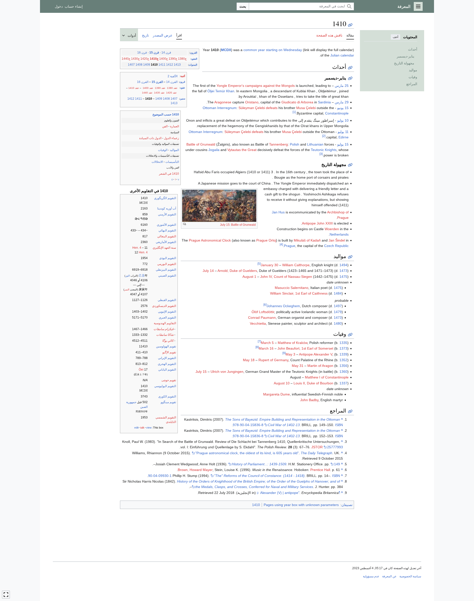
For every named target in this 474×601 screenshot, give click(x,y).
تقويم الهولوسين (166, 346)
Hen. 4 (136, 247)
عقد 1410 (133, 88)
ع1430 (135, 58)
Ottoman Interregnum (220, 108)
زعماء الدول (171, 138)
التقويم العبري (167, 317)
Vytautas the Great (242, 150)
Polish (294, 144)
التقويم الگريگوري (165, 198)
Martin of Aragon (320, 366)
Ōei (141, 369)
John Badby (309, 400)
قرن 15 (154, 52)
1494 (343, 265)
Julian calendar (342, 55)
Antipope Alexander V (315, 354)
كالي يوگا (168, 340)
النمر (126, 289)
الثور (127, 275)
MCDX (226, 50)
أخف (395, 37)
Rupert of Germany (273, 360)
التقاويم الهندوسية (165, 323)
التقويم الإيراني (167, 358)
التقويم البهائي (167, 230)
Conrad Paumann (262, 317)
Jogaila (213, 150)
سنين (182, 98)
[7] (259, 341)
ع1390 (173, 58)
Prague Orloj (266, 240)
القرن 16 (142, 82)
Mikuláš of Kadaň (307, 240)
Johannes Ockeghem (283, 306)
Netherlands (339, 234)
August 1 (249, 277)
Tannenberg (278, 144)
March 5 (267, 343)
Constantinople (337, 113)
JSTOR (317, 447)
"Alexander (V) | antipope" (300, 493)
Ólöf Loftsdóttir (263, 312)
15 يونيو (343, 108)
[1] (294, 112)
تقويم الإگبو (169, 352)
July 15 (225, 224)
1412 (169, 64)
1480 (338, 323)
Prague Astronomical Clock (210, 240)
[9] (284, 353)
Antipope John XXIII (317, 223)
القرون (193, 52)
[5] (259, 263)
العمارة (174, 126)
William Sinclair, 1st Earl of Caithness (299, 293)
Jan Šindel (337, 240)
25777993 (335, 447)
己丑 (142, 275)
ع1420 (144, 58)
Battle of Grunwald (243, 224)
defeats (271, 108)
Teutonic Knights (323, 150)
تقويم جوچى (168, 380)
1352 (343, 360)
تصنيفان (347, 505)
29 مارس (342, 102)
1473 (343, 271)
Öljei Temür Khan (220, 91)
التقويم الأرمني (167, 214)
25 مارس (342, 86)
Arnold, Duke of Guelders (237, 271)
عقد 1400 (148, 88)
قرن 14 (166, 52)
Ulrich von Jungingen (227, 372)
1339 (343, 354)
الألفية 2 (173, 76)
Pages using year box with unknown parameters (301, 505)
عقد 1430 (159, 92)
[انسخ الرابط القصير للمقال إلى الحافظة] (350, 25)
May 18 (249, 360)
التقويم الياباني (167, 369)
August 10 (282, 383)
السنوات (193, 64)
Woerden (332, 229)
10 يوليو (343, 120)
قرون (182, 81)
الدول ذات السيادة (150, 138)
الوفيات (162, 150)
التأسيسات (172, 162)
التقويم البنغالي (166, 236)
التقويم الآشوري (166, 224)
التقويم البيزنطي (166, 269)
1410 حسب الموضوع (166, 114)
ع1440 (126, 58)
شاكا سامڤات (165, 335)
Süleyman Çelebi (251, 108)
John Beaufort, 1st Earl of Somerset (305, 348)
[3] (321, 153)
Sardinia (324, 102)
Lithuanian (315, 144)
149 (337, 464)
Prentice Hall (320, 470)
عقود (182, 87)
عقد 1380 (172, 88)
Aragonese (222, 102)
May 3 (290, 354)
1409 (146, 64)
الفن (165, 126)
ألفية (182, 76)
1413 (177, 64)
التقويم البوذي (167, 258)
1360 (343, 372)
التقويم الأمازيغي (166, 242)
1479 (338, 312)
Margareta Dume (276, 394)
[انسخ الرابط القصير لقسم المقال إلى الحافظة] (350, 68)
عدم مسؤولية (371, 576)
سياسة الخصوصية (410, 576)
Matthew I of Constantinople (327, 377)
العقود (194, 58)
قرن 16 (142, 52)
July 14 (208, 271)
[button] (418, 6)
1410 (256, 505)
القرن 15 (157, 82)
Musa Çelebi (306, 108)
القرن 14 (172, 82)
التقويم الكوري (167, 396)
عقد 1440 (147, 92)
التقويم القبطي (167, 300)
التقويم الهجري (167, 364)
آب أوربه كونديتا (166, 208)
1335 (343, 343)
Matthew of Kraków (292, 343)
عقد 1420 (171, 92)
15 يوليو (343, 144)
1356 (343, 366)
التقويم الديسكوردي (164, 306)
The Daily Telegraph (316, 453)
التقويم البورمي (166, 264)
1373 (343, 348)
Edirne (343, 137)
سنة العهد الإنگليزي (164, 247)
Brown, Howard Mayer (195, 470)
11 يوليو (343, 132)
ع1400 (163, 58)
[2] (323, 135)
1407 (131, 64)
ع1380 (182, 58)
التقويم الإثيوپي (167, 311)
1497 (338, 306)
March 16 (266, 348)
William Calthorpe (296, 265)
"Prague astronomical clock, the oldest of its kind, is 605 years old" (247, 453)
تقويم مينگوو (168, 402)
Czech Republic (336, 246)
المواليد (174, 150)
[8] (257, 347)
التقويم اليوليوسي (165, 386)
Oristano (251, 102)
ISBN (339, 425)
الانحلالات (157, 162)
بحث (242, 6)
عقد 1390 (160, 88)
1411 (161, 64)
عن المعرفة (389, 576)
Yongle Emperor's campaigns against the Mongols (256, 86)
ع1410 (154, 58)
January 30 (269, 265)
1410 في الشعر (169, 173)
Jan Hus (278, 212)
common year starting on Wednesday (272, 50)
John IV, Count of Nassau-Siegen (286, 277)
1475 (343, 277)
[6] (265, 304)
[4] (281, 244)
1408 (139, 64)
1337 (343, 383)
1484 (338, 293)
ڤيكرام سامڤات (164, 329)
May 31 (297, 366)
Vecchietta (258, 323)
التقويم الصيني (167, 275)
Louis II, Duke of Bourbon (313, 383)
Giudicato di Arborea (297, 102)
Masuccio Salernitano (291, 288)
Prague (289, 246)
